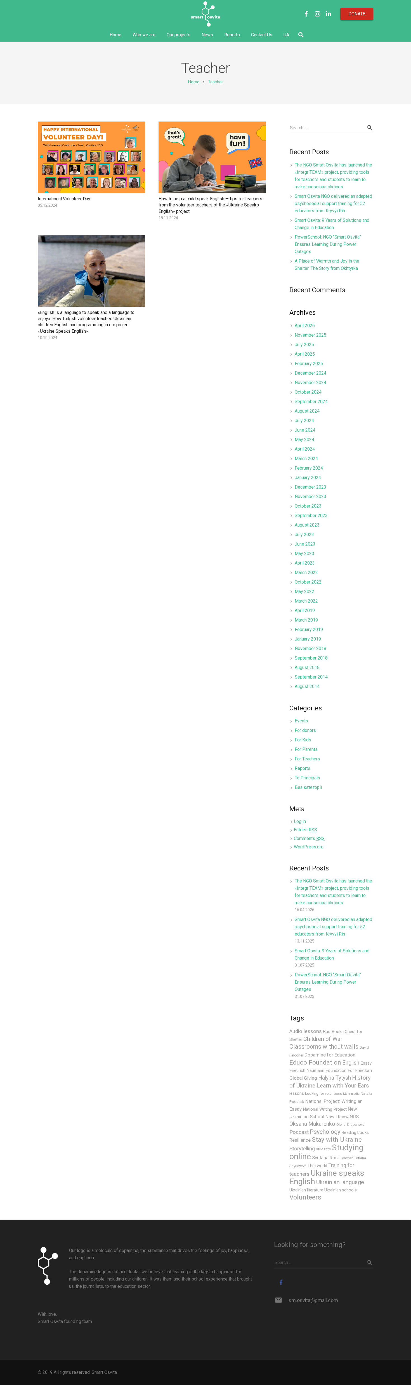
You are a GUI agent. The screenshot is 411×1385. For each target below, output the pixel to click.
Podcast (299, 1132)
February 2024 (309, 468)
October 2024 (308, 392)
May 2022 (304, 591)
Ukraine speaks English (326, 1177)
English (350, 1063)
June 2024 (305, 430)
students (323, 1149)
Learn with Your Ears (342, 1085)
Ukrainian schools (340, 1190)
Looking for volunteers (323, 1093)
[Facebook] (306, 14)
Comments (309, 838)
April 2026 (305, 325)
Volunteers (305, 1197)
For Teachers (307, 758)
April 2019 (305, 610)
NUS (354, 1116)
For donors (305, 730)
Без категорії (308, 787)
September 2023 (311, 515)
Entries (305, 829)
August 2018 (307, 667)
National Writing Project (325, 1109)
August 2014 (307, 686)
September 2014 (311, 677)
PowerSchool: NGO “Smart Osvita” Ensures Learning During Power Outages (328, 244)
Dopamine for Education (329, 1055)
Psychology (325, 1131)
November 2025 (310, 335)
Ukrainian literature (306, 1190)
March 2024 (306, 458)
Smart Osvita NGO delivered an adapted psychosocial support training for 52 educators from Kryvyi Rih (333, 203)
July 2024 (304, 420)
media (355, 1094)
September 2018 (311, 658)
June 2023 (305, 544)
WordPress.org (308, 846)
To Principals (307, 777)
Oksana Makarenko (312, 1124)
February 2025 (309, 363)
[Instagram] (317, 14)
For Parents (306, 749)
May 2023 (304, 553)
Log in (300, 821)
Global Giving (303, 1078)
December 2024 (310, 373)
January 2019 (308, 639)
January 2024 (308, 477)
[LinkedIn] (328, 14)
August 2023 (307, 525)
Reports (302, 768)
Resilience (300, 1140)
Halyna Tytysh (334, 1078)
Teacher (346, 1158)
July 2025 (304, 344)
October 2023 (308, 506)
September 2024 (311, 401)
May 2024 (304, 439)
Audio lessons (305, 1031)
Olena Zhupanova (350, 1124)
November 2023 (310, 496)
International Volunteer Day (64, 198)
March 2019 (306, 620)
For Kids (303, 740)
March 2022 (306, 601)
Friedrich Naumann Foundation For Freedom (330, 1070)
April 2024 (305, 449)
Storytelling (302, 1149)
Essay (366, 1063)
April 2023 (305, 563)
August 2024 (307, 411)
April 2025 (305, 354)
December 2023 (310, 487)
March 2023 (306, 572)
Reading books (355, 1132)
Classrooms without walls (323, 1046)
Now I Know (337, 1116)
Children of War (322, 1039)
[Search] (301, 35)
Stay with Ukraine (337, 1139)
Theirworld (317, 1165)
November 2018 (310, 648)
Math (346, 1094)
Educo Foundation (315, 1062)
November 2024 (310, 382)
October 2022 (308, 582)
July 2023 (304, 534)
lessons (296, 1093)
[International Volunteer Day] (91, 157)
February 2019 (309, 629)
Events (301, 721)
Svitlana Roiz (325, 1157)
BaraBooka (333, 1031)
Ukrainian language (340, 1182)
